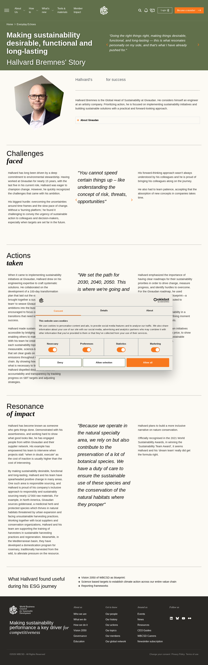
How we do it (81, 625)
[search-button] (140, 10)
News (140, 619)
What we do (80, 619)
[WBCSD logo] (104, 10)
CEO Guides (144, 630)
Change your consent (160, 654)
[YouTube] (183, 618)
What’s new (45, 10)
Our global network (116, 641)
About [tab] (149, 310)
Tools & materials (62, 10)
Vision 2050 (80, 630)
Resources (143, 625)
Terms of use (192, 654)
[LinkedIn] (171, 618)
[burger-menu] (6, 10)
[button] (107, 44)
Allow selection (104, 362)
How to (31, 10)
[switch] (87, 349)
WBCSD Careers (146, 636)
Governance (80, 636)
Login (163, 10)
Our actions (112, 625)
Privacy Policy (178, 654)
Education (79, 641)
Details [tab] (104, 310)
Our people (112, 614)
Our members (113, 636)
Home (10, 24)
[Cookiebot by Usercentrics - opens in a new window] (156, 300)
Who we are (80, 614)
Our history (111, 619)
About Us (18, 10)
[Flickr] (189, 618)
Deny (60, 362)
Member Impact (78, 10)
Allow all (147, 362)
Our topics (111, 630)
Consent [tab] (58, 311)
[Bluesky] (177, 618)
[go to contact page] (152, 10)
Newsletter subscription (150, 641)
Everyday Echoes (26, 24)
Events (141, 614)
